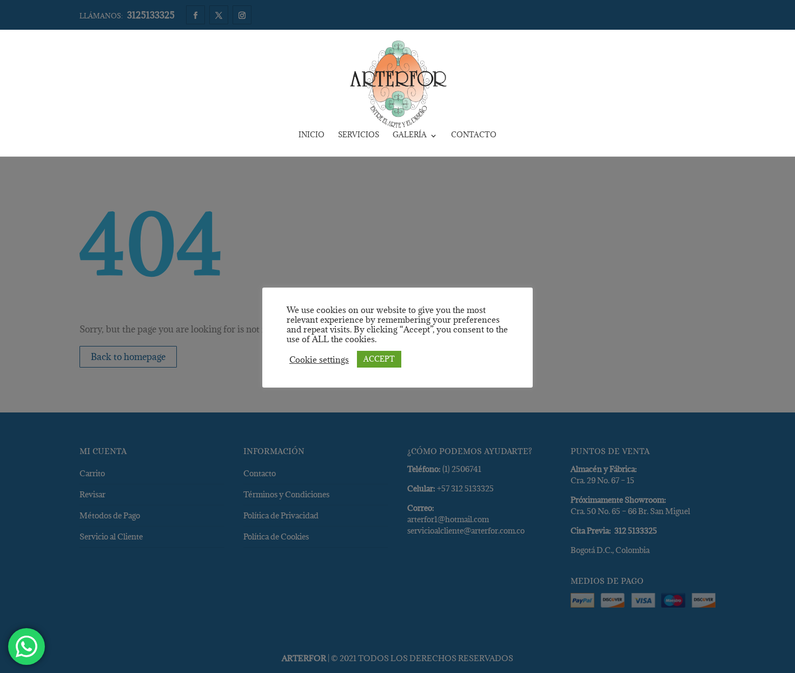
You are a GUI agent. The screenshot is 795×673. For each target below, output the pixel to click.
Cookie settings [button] (319, 359)
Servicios (358, 135)
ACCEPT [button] (379, 359)
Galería (410, 135)
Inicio (311, 135)
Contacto (473, 135)
